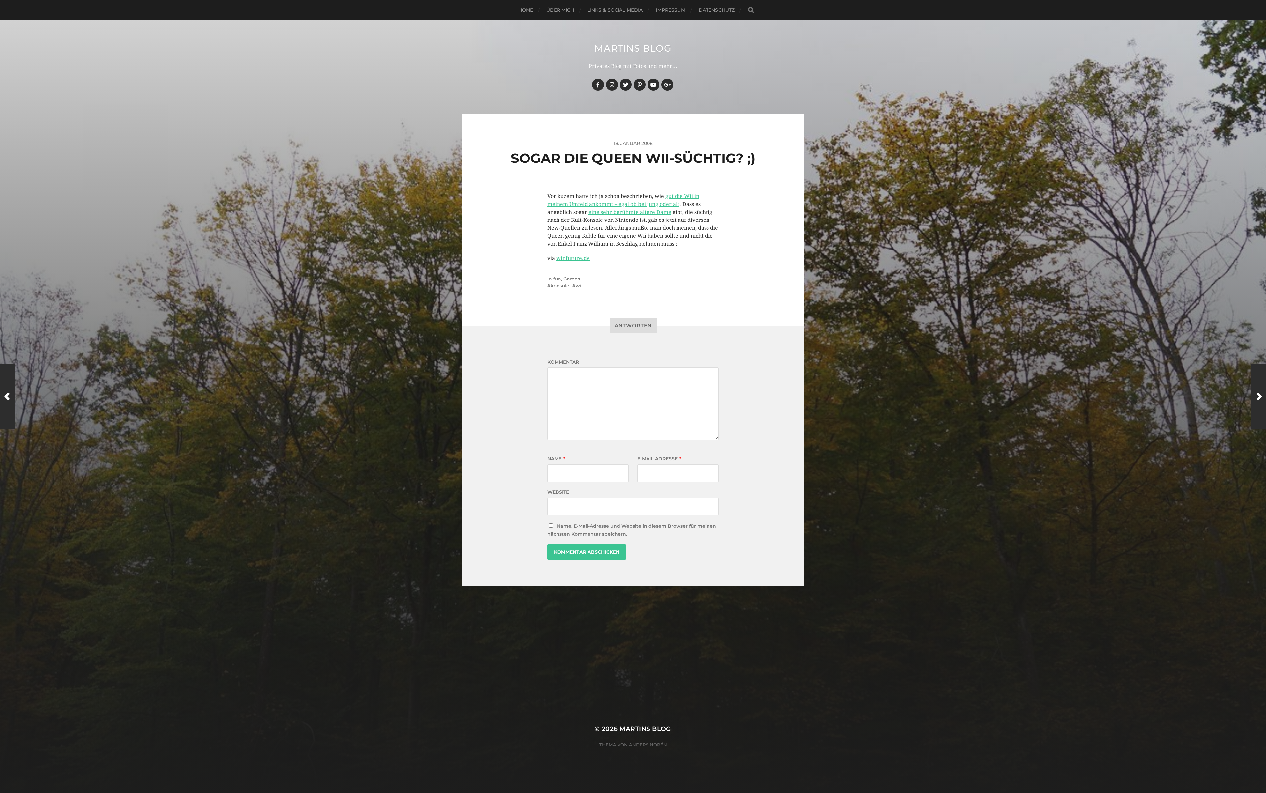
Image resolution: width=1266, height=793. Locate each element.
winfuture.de (573, 258)
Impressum (670, 10)
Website (558, 492)
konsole (560, 286)
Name (556, 459)
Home (525, 10)
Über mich (560, 10)
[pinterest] (640, 85)
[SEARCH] (751, 10)
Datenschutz (717, 10)
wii (579, 286)
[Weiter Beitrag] (1258, 396)
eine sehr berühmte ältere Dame (629, 212)
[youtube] (653, 85)
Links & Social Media (615, 10)
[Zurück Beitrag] (7, 396)
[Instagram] (612, 85)
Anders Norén (648, 744)
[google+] (667, 85)
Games (571, 279)
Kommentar (563, 362)
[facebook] (598, 85)
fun (557, 279)
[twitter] (626, 85)
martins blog (632, 48)
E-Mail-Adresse (659, 459)
